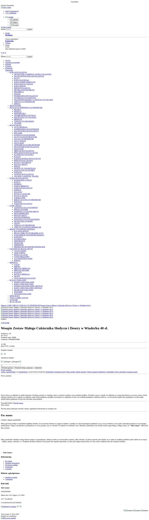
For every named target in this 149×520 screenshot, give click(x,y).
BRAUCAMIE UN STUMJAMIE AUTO (29, 233)
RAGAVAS (18, 192)
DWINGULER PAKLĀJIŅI (24, 282)
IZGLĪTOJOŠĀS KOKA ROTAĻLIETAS (29, 76)
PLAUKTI (18, 272)
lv (1, 52)
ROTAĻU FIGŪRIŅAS (22, 162)
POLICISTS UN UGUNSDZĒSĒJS (27, 219)
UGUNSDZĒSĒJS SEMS (23, 259)
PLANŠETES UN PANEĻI (24, 155)
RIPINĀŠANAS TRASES (23, 160)
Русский (15, 25)
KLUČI (16, 78)
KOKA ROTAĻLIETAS (18, 72)
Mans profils (70, 372)
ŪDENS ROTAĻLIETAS (23, 204)
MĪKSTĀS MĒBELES (22, 268)
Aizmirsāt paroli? (60, 372)
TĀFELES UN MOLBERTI (24, 121)
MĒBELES (18, 119)
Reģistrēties (50, 372)
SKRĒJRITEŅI (19, 241)
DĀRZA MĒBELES (21, 186)
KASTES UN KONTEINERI (24, 135)
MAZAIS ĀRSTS (20, 215)
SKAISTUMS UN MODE (23, 221)
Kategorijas (9, 70)
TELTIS (17, 223)
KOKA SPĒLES (20, 86)
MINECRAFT (15, 296)
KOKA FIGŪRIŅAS (21, 80)
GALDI (17, 264)
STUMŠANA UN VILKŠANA (25, 98)
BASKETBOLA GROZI (23, 180)
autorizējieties (11, 372)
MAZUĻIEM (18, 149)
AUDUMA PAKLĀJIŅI (22, 294)
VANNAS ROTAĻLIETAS (24, 174)
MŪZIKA (17, 109)
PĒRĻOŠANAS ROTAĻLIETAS (26, 153)
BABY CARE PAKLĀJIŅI (23, 284)
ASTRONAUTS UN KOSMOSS (26, 208)
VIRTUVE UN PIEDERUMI (24, 102)
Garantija (8, 66)
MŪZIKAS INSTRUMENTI (24, 90)
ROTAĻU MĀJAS (20, 196)
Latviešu (10, 17)
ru (5, 52)
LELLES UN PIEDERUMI (23, 139)
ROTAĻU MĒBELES (22, 274)
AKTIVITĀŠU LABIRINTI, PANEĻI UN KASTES (32, 74)
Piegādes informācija (12, 463)
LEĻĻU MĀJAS (20, 141)
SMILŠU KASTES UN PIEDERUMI (27, 200)
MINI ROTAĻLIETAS (22, 88)
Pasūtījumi (101, 372)
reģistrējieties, (23, 372)
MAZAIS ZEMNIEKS (22, 217)
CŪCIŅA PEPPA (20, 251)
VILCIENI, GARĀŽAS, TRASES (26, 176)
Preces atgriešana (120, 372)
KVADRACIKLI (20, 239)
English (14, 22)
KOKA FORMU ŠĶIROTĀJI (24, 82)
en (3, 52)
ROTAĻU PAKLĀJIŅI (18, 280)
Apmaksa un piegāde (12, 62)
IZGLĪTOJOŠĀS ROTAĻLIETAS (26, 131)
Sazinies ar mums (11, 477)
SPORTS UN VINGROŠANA (25, 168)
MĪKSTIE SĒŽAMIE (21, 270)
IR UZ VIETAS (15, 302)
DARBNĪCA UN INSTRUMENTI (26, 211)
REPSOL (17, 260)
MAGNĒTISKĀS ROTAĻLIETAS (26, 147)
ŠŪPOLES (18, 172)
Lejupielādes (109, 372)
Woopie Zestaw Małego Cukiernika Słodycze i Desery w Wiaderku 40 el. (65, 305)
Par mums (8, 461)
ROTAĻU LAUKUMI (22, 194)
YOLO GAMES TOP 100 (19, 298)
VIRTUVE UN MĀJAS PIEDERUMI (27, 227)
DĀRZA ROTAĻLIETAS (19, 178)
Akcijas (7, 60)
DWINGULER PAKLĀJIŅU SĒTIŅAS (28, 286)
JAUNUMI (14, 300)
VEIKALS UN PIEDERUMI (24, 225)
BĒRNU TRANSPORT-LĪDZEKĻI (22, 229)
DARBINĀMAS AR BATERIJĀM (26, 129)
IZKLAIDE (18, 133)
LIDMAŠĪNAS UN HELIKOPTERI (27, 145)
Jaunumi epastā (132, 372)
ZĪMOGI (17, 104)
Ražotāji (8, 64)
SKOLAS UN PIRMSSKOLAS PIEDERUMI (26, 108)
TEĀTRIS (17, 123)
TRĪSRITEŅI (19, 245)
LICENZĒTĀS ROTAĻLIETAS (21, 249)
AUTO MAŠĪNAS (20, 127)
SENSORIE (18, 292)
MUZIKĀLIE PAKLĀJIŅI (23, 290)
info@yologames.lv (12, 11)
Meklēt (3, 29)
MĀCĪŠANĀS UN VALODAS (25, 117)
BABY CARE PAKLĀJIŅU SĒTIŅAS (28, 288)
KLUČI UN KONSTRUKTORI (25, 137)
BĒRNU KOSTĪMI (21, 209)
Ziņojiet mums (18, 403)
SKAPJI (17, 276)
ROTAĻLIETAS (15, 125)
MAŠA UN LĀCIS (21, 255)
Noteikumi (9, 68)
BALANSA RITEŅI (21, 231)
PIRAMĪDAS (19, 92)
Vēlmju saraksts (91, 372)
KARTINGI (18, 237)
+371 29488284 (10, 13)
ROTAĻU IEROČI (20, 164)
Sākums (3, 305)
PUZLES (17, 94)
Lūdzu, (3, 372)
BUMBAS (17, 184)
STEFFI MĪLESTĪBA (21, 257)
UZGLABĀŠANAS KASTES (25, 278)
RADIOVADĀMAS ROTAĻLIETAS (27, 158)
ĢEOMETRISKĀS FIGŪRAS (25, 115)
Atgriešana (9, 479)
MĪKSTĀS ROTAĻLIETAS (24, 151)
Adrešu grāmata (80, 372)
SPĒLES (17, 166)
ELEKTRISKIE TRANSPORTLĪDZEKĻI (29, 235)
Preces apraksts (6, 370)
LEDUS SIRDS (19, 253)
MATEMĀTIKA (20, 113)
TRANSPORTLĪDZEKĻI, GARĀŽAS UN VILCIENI (33, 100)
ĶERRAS (17, 190)
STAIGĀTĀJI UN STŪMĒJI (24, 170)
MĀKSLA (17, 111)
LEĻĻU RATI (19, 143)
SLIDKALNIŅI (19, 198)
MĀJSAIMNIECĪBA (21, 213)
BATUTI (17, 182)
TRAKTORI (18, 243)
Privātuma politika (11, 465)
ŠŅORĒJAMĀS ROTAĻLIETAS (26, 96)
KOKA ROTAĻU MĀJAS (23, 84)
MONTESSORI (15, 106)
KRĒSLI (17, 266)
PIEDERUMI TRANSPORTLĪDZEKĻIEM (29, 247)
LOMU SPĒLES (15, 206)
